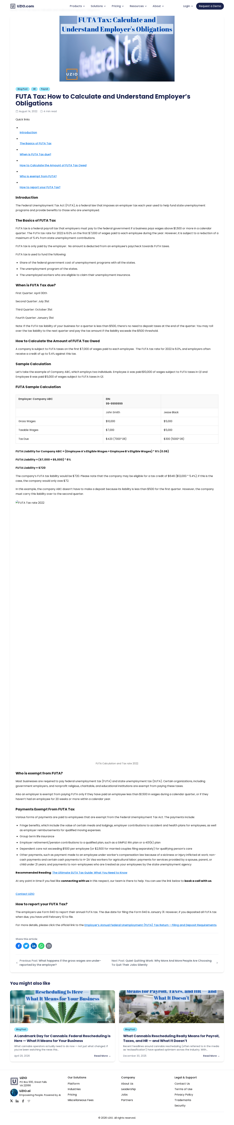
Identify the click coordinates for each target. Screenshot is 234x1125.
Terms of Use (183, 1089)
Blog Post (23, 89)
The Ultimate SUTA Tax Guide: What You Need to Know (89, 873)
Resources (137, 6)
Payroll (44, 89)
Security (180, 1106)
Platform (74, 1084)
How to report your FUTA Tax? (40, 187)
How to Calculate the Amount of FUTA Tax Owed (53, 165)
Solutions (97, 6)
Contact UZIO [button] (25, 894)
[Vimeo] (28, 1101)
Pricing (116, 6)
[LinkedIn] (17, 1101)
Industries (74, 1089)
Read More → (102, 1056)
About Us (127, 1084)
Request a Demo (210, 6)
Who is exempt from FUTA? (38, 176)
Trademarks (183, 1100)
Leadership (128, 1089)
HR (34, 89)
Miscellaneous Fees (81, 1100)
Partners (127, 1100)
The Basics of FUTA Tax (35, 143)
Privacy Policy (184, 1095)
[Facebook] (22, 1101)
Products (76, 6)
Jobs (124, 1095)
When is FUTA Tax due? (35, 154)
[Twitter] (11, 1101)
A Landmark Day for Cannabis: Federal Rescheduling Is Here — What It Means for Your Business (62, 1038)
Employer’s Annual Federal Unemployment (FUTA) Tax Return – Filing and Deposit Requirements (150, 925)
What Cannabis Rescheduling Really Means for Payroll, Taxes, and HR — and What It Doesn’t (171, 1038)
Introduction (28, 132)
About (157, 6)
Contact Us (182, 1084)
